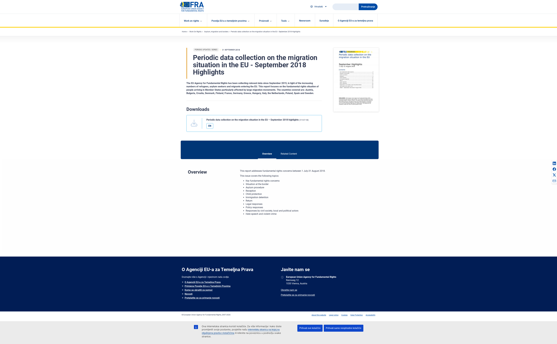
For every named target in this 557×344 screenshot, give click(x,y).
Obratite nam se (289, 290)
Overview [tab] (267, 153)
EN (209, 125)
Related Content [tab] (289, 153)
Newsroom (304, 20)
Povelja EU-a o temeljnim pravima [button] (229, 20)
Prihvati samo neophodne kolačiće (343, 328)
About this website (319, 315)
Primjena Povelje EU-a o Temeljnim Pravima (207, 286)
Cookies (344, 315)
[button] (554, 163)
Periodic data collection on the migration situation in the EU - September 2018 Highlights (265, 32)
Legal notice (333, 315)
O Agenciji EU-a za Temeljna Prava (203, 282)
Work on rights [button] (191, 20)
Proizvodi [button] (264, 20)
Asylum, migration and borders (216, 32)
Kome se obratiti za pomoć (199, 290)
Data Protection (356, 315)
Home (184, 32)
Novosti (188, 294)
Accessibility (370, 315)
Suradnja (324, 20)
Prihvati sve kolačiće (310, 328)
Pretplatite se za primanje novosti (202, 297)
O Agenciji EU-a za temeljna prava (355, 20)
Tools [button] (284, 20)
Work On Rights (195, 32)
